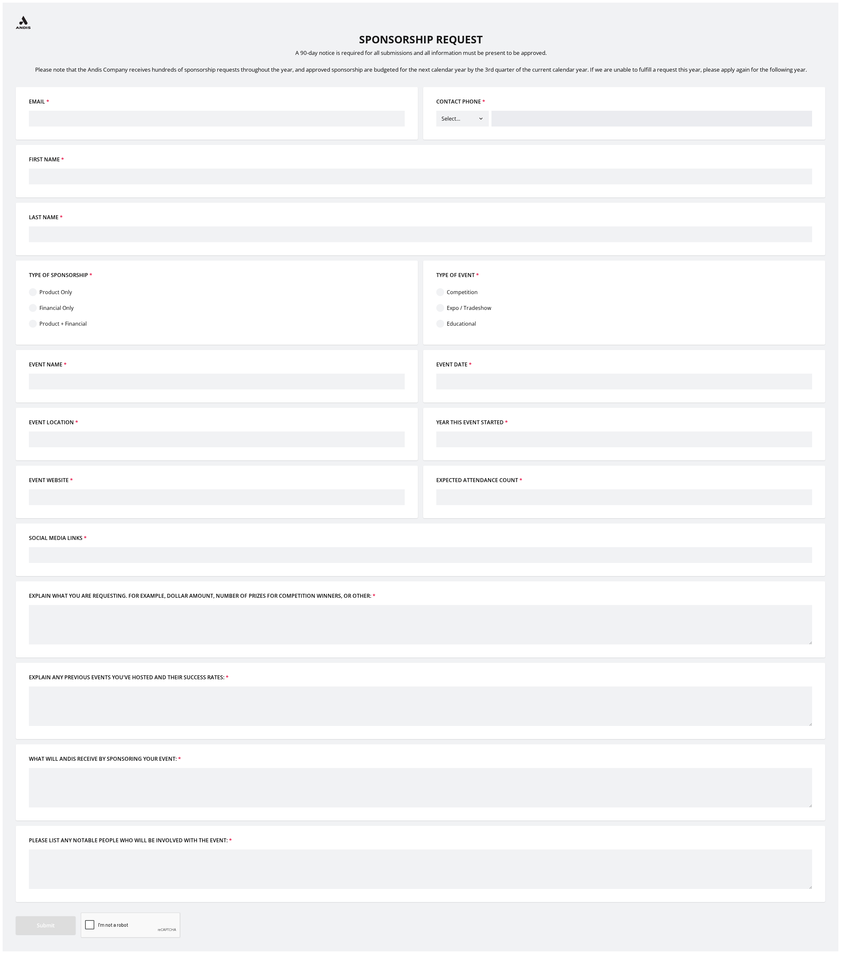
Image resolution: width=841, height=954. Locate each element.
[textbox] (624, 376)
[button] (481, 118)
